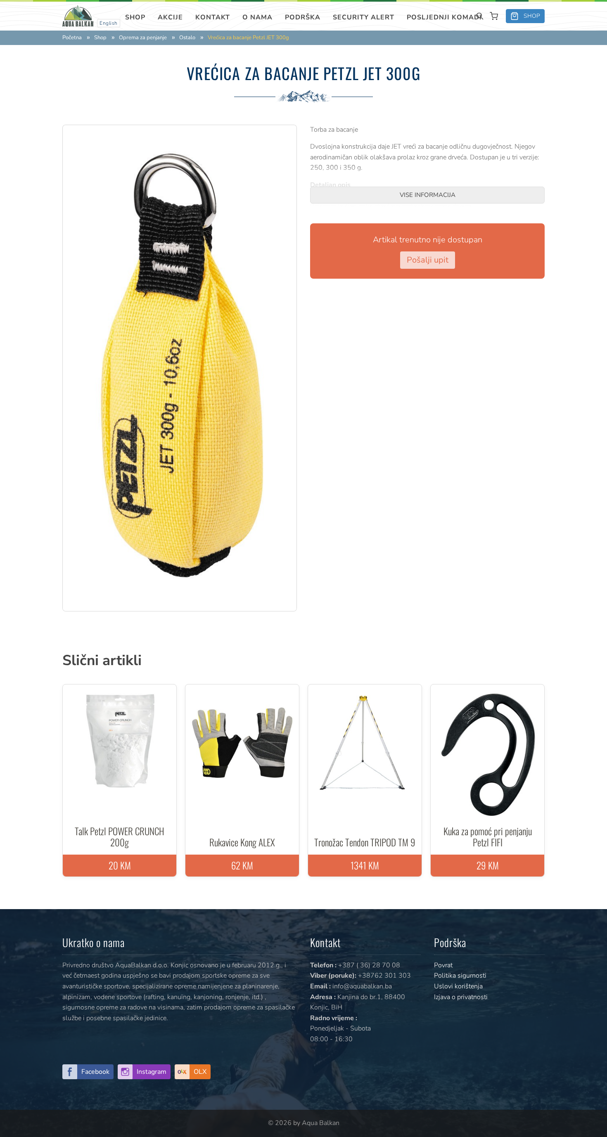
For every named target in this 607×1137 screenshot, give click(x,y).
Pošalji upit (427, 259)
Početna (72, 38)
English (109, 23)
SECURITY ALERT (363, 17)
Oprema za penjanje (143, 38)
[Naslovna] (77, 15)
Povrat (443, 965)
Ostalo (187, 38)
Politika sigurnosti (460, 975)
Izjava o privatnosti (461, 997)
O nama (257, 17)
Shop (135, 17)
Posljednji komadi (444, 17)
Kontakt (212, 17)
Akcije (170, 17)
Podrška (302, 17)
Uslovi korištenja (458, 986)
